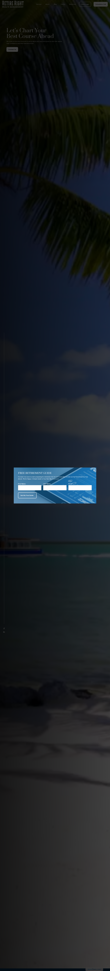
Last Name (47, 484)
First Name (22, 484)
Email (70, 484)
